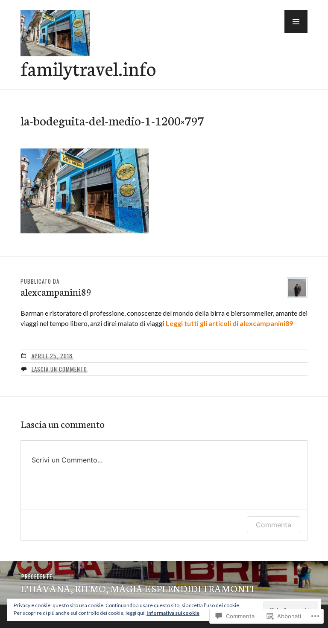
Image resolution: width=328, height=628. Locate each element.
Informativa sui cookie (172, 613)
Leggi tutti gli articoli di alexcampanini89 (229, 323)
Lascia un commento (59, 369)
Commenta (273, 524)
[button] (296, 21)
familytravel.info (88, 68)
